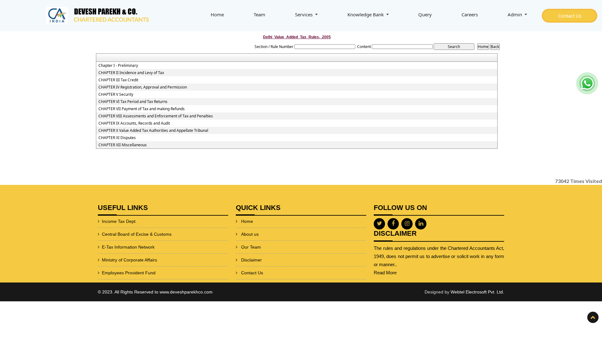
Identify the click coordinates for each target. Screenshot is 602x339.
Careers (470, 14)
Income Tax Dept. (119, 221)
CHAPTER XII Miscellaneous (122, 145)
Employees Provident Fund (129, 272)
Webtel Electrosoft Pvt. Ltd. (477, 291)
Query (425, 14)
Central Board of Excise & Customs (137, 234)
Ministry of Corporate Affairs (129, 259)
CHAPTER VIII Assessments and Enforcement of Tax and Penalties (155, 116)
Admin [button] (515, 14)
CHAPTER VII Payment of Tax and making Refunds (141, 108)
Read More (385, 272)
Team (259, 14)
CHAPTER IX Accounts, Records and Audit (134, 123)
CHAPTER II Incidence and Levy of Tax (131, 72)
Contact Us (569, 16)
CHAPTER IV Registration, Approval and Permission (142, 87)
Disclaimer (251, 259)
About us (250, 234)
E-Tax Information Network (128, 247)
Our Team (251, 247)
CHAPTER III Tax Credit (118, 80)
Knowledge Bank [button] (366, 14)
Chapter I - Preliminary (118, 65)
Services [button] (304, 14)
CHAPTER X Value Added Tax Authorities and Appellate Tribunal (153, 130)
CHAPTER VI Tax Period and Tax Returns (132, 101)
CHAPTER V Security (115, 94)
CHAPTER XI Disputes (117, 137)
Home (217, 14)
